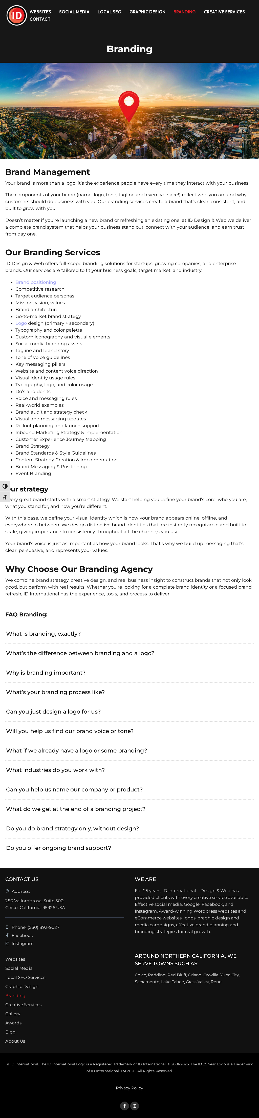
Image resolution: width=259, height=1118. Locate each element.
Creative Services (224, 11)
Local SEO (109, 11)
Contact (40, 19)
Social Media (74, 11)
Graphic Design (147, 11)
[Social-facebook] (124, 1106)
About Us (15, 1041)
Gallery (12, 1013)
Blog (10, 1032)
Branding (185, 11)
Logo (21, 323)
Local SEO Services (25, 977)
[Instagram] (134, 1106)
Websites (40, 11)
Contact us (21, 879)
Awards (13, 1022)
